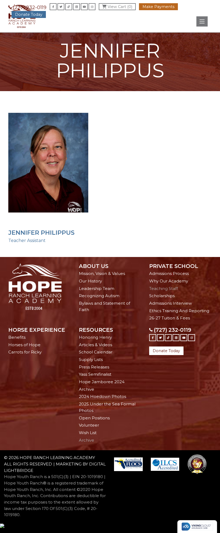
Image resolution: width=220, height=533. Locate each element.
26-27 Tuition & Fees (169, 317)
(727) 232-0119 (29, 7)
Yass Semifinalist (95, 374)
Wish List (88, 432)
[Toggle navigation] (202, 21)
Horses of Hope (24, 344)
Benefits (16, 337)
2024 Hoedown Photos (102, 396)
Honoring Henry (95, 337)
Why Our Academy (168, 281)
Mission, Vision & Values (102, 273)
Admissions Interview (170, 303)
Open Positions (94, 417)
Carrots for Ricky (25, 352)
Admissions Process (169, 273)
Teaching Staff (163, 288)
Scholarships (162, 295)
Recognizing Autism (99, 295)
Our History (90, 281)
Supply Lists (91, 359)
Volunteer (89, 425)
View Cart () (119, 6)
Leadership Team (96, 288)
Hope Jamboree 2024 (101, 381)
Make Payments (158, 6)
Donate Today (28, 14)
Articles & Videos (95, 344)
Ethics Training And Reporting (179, 310)
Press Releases (94, 367)
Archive (86, 389)
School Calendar (95, 352)
